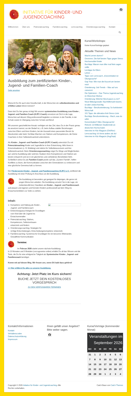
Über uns (26, 27)
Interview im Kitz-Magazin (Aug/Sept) (100, 136)
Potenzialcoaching (41, 27)
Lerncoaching (76, 27)
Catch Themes (117, 385)
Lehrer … (88, 73)
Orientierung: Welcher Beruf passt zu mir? (102, 99)
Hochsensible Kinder (93, 61)
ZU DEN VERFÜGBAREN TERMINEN (44, 287)
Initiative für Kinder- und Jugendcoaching (40, 385)
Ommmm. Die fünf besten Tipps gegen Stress (104, 58)
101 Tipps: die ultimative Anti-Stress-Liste (102, 113)
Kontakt (112, 27)
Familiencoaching (60, 27)
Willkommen (13, 27)
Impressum (13, 339)
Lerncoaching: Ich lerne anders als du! (100, 133)
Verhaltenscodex (15, 333)
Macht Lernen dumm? (94, 55)
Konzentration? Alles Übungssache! (99, 122)
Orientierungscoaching (95, 27)
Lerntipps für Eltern (92, 70)
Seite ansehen (14, 90)
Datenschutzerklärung (17, 336)
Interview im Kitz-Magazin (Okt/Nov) (100, 130)
